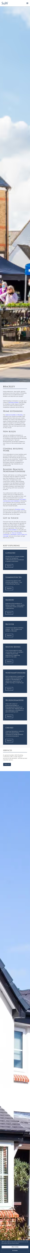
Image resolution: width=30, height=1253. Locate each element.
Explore (9, 566)
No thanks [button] (15, 1250)
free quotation (13, 529)
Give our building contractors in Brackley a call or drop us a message (15, 534)
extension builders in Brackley (14, 415)
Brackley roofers (20, 509)
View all (7, 764)
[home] (4, 3)
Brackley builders (14, 402)
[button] (27, 3)
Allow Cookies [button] (15, 1246)
